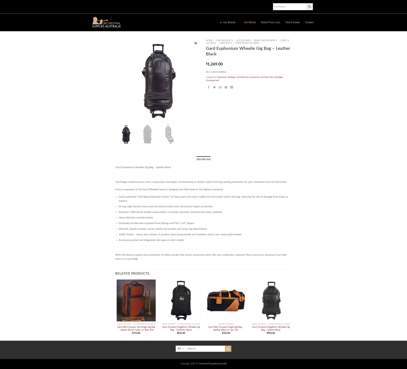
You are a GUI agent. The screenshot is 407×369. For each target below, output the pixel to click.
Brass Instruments (265, 40)
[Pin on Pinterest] (226, 87)
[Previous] (115, 309)
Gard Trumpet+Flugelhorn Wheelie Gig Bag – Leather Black (271, 328)
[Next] (291, 309)
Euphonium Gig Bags (247, 43)
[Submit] (228, 349)
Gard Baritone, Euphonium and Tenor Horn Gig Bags (259, 77)
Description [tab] (204, 159)
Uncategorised (212, 80)
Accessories (243, 40)
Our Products (224, 40)
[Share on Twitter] (214, 87)
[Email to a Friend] (220, 87)
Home (209, 40)
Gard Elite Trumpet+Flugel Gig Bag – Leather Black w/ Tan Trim (226, 328)
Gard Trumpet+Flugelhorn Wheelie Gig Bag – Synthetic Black (181, 328)
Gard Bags (225, 43)
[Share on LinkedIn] (231, 87)
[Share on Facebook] (208, 87)
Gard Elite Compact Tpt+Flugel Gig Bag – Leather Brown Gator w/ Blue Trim (136, 328)
